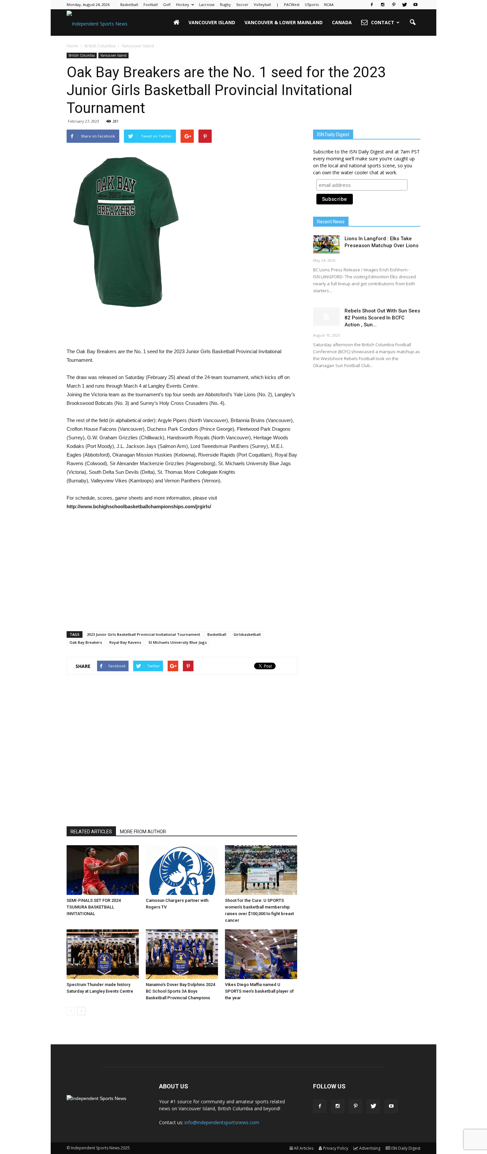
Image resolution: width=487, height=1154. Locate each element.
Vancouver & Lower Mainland (283, 22)
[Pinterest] (394, 5)
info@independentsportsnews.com (222, 1122)
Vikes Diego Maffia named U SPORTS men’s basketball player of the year (259, 991)
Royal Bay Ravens (125, 642)
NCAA (329, 4)
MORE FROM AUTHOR (143, 831)
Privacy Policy (335, 1148)
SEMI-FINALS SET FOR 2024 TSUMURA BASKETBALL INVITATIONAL (94, 907)
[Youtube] (415, 5)
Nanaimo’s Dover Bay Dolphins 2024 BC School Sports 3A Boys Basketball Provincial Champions (180, 991)
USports (312, 4)
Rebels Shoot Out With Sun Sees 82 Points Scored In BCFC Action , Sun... (382, 318)
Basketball (129, 4)
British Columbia (82, 55)
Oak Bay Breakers (86, 642)
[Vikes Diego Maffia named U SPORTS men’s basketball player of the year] (261, 954)
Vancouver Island (212, 22)
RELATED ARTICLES (91, 831)
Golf (167, 4)
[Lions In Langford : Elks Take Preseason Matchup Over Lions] (326, 244)
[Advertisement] (181, 330)
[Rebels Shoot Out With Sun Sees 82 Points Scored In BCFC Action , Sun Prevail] (326, 316)
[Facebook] (372, 5)
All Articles (303, 1148)
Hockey (182, 4)
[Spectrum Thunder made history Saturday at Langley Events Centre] (103, 954)
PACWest (291, 4)
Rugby (225, 4)
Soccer (242, 4)
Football (150, 4)
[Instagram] (383, 5)
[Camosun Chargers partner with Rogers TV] (182, 870)
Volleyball (262, 4)
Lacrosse (207, 4)
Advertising (369, 1148)
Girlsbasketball (247, 634)
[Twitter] (404, 5)
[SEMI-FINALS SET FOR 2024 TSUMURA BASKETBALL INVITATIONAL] (103, 870)
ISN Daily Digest (405, 1148)
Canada (342, 22)
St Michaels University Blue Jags (177, 642)
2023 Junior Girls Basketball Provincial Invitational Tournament (143, 634)
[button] (412, 22)
